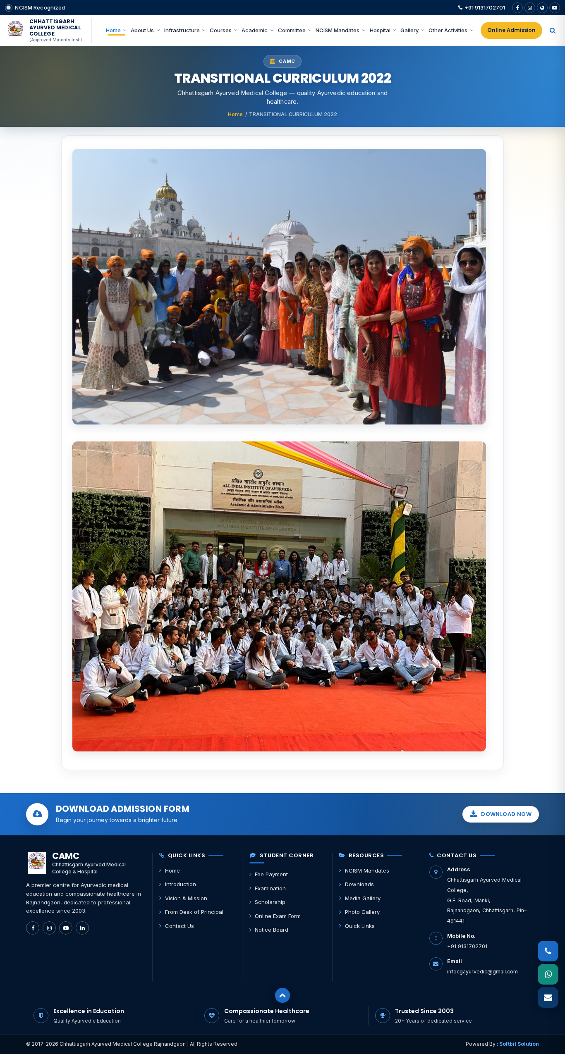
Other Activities (448, 30)
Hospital (380, 30)
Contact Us (179, 926)
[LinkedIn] (82, 928)
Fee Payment (271, 874)
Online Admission (511, 29)
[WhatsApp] (548, 974)
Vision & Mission (186, 898)
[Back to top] (282, 995)
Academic (255, 30)
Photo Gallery (362, 912)
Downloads (359, 884)
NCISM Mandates (337, 30)
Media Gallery (363, 898)
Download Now (506, 814)
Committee (292, 30)
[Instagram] (529, 7)
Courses (221, 30)
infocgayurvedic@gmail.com (482, 971)
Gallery (409, 30)
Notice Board (271, 929)
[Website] (542, 7)
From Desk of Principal (194, 912)
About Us (142, 30)
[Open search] (552, 30)
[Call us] (548, 951)
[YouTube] (554, 7)
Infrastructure (182, 30)
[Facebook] (517, 7)
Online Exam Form (278, 916)
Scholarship (270, 902)
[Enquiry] (548, 997)
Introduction (180, 884)
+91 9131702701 (484, 7)
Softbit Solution (519, 1044)
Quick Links (360, 926)
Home (113, 30)
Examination (270, 888)
